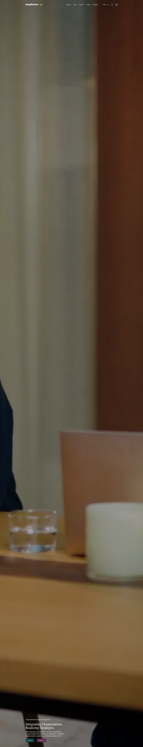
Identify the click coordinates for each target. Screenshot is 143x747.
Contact (88, 4)
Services (68, 4)
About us (81, 4)
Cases (75, 4)
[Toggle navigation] (116, 5)
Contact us (41, 740)
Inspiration (95, 4)
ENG (104, 4)
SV (108, 4)
